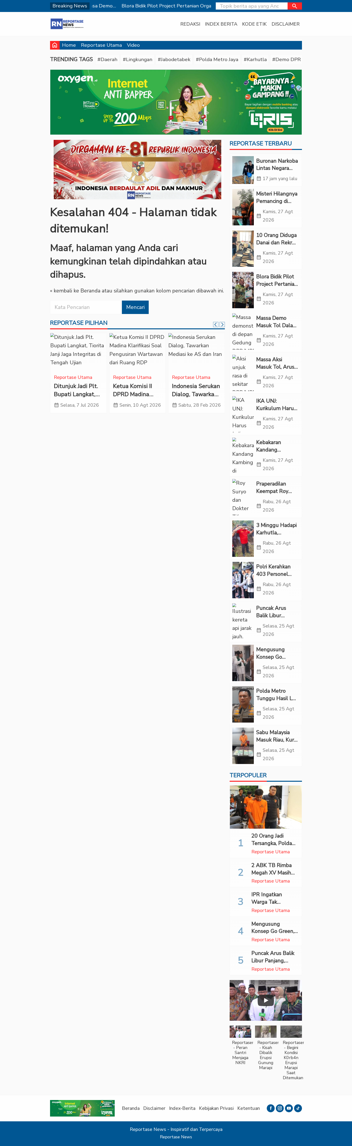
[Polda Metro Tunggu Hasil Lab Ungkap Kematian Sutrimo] (243, 704)
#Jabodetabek (174, 59)
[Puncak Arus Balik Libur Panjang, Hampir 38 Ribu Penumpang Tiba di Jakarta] (243, 621)
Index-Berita (182, 1108)
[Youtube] (289, 1108)
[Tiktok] (298, 1108)
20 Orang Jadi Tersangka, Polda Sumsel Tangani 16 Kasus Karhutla (274, 846)
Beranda (131, 1108)
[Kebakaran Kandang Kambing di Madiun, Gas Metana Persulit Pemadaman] (243, 456)
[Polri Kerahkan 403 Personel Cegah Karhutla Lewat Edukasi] (243, 580)
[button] (295, 6)
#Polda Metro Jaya (217, 59)
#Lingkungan (137, 59)
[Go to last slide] (215, 324)
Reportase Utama (101, 45)
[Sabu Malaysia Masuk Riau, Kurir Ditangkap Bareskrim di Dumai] (243, 746)
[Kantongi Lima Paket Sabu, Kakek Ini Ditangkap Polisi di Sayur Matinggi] (196, 352)
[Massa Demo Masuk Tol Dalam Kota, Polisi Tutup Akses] (243, 331)
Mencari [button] (135, 307)
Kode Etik (254, 24)
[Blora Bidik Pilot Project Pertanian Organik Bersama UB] (243, 290)
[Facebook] (271, 1108)
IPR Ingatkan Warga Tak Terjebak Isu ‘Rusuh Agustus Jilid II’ (274, 905)
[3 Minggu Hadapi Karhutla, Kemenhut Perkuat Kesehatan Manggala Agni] (243, 538)
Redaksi (190, 24)
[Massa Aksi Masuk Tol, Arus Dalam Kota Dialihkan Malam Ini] (243, 373)
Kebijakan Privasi (216, 1108)
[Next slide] (222, 324)
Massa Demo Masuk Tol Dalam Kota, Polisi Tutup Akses (277, 329)
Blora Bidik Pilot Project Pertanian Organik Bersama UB (276, 287)
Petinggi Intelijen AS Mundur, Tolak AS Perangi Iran (77, 394)
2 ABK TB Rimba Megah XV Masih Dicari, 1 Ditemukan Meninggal (274, 876)
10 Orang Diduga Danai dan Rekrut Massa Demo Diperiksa (276, 246)
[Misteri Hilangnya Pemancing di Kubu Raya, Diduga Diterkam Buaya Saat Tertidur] (243, 207)
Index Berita (221, 24)
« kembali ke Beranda (75, 290)
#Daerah (107, 59)
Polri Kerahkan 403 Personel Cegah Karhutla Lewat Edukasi (274, 577)
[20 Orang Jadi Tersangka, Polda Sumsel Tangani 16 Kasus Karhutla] (266, 807)
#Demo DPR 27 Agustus (300, 59)
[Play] (266, 1000)
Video (133, 45)
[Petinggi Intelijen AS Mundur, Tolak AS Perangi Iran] (78, 352)
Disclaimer (286, 24)
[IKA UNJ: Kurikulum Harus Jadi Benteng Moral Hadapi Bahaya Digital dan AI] (243, 414)
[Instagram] (280, 1108)
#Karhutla (255, 59)
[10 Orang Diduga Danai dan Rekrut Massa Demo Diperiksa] (243, 248)
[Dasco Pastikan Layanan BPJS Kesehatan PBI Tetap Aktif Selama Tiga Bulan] (137, 352)
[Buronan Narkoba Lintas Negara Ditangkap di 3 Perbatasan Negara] (243, 170)
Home (69, 45)
